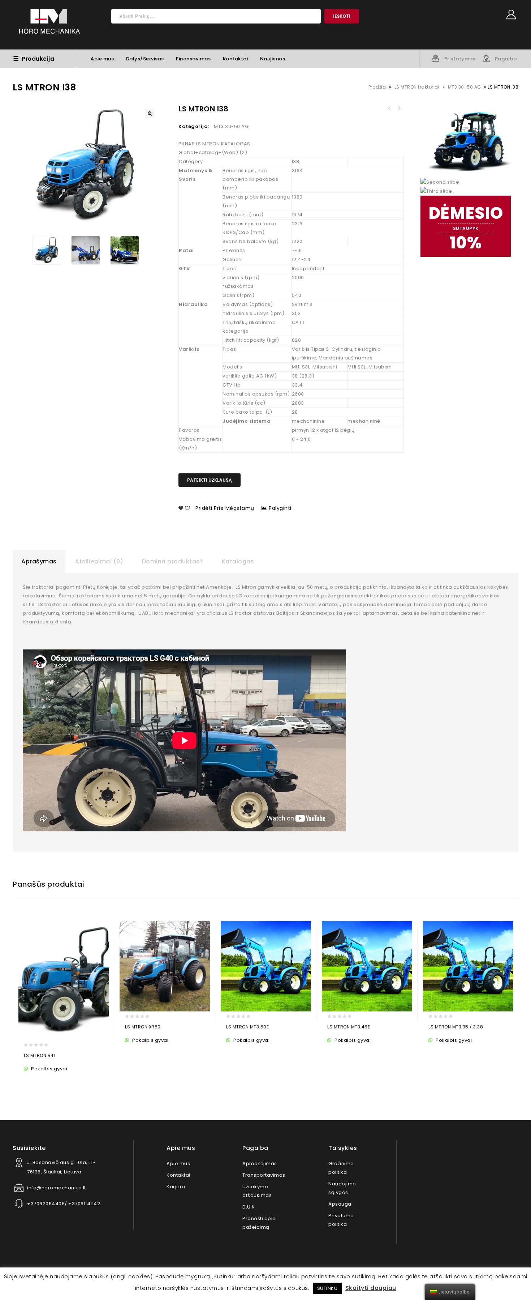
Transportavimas (263, 1175)
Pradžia (377, 87)
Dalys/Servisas (145, 58)
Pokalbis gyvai (48, 1068)
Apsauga (339, 1204)
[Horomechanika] (49, 24)
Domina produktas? (172, 561)
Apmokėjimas (259, 1163)
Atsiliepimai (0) (99, 561)
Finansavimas (193, 58)
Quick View (59, 1079)
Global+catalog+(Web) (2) (212, 152)
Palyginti (280, 508)
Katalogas (238, 561)
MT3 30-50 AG (464, 87)
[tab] (39, 561)
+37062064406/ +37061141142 (63, 1203)
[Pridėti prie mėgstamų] (45, 1079)
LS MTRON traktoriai (417, 87)
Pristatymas (460, 58)
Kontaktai (235, 58)
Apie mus (102, 58)
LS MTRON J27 (399, 108)
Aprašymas (39, 561)
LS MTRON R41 (389, 108)
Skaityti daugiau (370, 1288)
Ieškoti (341, 16)
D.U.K (248, 1206)
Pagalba (506, 58)
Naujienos (272, 58)
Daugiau (31, 1079)
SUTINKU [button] (327, 1288)
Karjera (176, 1186)
